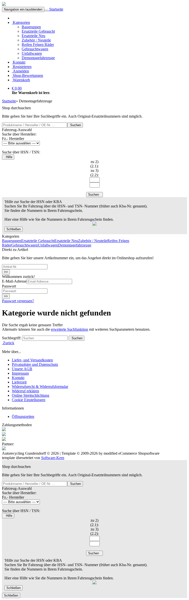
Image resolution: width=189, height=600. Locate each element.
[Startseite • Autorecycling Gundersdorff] (4, 4)
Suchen (75, 125)
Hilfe (8, 157)
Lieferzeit (19, 382)
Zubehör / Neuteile (36, 40)
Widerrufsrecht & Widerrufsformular (40, 386)
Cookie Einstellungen (28, 400)
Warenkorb (21, 80)
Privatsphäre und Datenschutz (35, 364)
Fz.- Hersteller (13, 138)
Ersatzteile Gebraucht (38, 31)
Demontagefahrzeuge (38, 58)
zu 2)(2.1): (94, 164)
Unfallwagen (32, 53)
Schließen (13, 229)
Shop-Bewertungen (27, 75)
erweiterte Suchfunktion (69, 329)
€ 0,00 (17, 88)
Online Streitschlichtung (30, 395)
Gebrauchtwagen (35, 49)
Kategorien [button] (21, 22)
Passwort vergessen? (18, 301)
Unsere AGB (22, 369)
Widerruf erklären (25, 391)
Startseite (55, 9)
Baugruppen (31, 27)
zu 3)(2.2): (94, 172)
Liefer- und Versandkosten (32, 360)
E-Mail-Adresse (14, 281)
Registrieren (22, 67)
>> (6, 272)
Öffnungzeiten (23, 416)
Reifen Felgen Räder (38, 44)
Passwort (9, 286)
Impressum (20, 373)
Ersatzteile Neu (33, 36)
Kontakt (18, 62)
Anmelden (20, 71)
